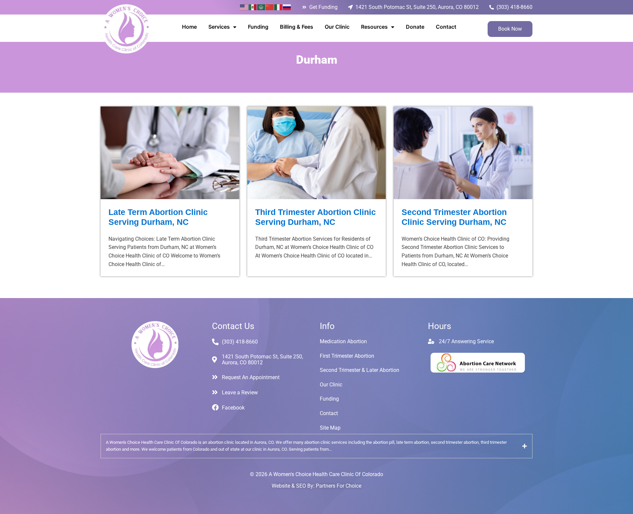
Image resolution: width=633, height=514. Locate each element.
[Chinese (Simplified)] (270, 7)
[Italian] (278, 7)
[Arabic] (261, 7)
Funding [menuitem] (258, 26)
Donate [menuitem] (415, 26)
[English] (244, 7)
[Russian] (287, 7)
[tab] (316, 446)
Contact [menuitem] (446, 26)
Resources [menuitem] (374, 26)
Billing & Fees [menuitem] (296, 26)
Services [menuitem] (219, 26)
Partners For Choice (338, 486)
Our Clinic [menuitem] (337, 26)
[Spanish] (253, 7)
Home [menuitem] (189, 26)
